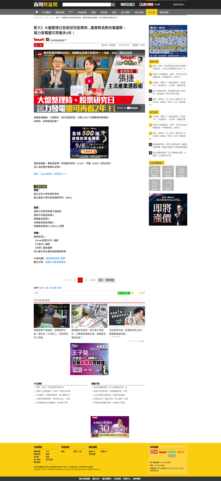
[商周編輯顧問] (172, 456)
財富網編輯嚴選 (57, 40)
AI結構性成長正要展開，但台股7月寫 (52, 403)
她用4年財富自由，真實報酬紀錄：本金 (110, 391)
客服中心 (104, 451)
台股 (46, 288)
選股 (63, 451)
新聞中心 (127, 479)
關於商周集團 (84, 479)
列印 (143, 293)
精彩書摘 (37, 462)
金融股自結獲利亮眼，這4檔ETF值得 (109, 403)
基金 (47, 457)
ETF (47, 451)
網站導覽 (136, 479)
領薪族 (155, 176)
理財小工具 (77, 451)
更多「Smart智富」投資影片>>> (50, 174)
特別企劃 (49, 459)
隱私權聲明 (106, 479)
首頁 (39, 12)
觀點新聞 (37, 451)
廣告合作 (96, 479)
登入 (183, 4)
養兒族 (181, 176)
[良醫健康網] (172, 452)
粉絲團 (157, 4)
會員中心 (92, 451)
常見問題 (92, 454)
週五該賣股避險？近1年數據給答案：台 (110, 387)
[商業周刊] (154, 452)
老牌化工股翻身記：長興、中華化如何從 (53, 391)
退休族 (155, 189)
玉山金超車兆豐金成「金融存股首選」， (110, 395)
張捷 (59, 288)
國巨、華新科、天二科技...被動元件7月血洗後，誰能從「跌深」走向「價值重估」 (167, 102)
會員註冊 (176, 4)
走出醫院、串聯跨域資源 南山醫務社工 (53, 395)
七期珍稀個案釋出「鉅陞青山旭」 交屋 (53, 399)
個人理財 (37, 459)
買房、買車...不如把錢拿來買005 (50, 387)
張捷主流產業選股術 (55, 262)
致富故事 (37, 454)
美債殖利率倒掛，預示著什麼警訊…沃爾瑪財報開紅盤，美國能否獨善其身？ (88, 334)
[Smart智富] (163, 452)
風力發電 (53, 288)
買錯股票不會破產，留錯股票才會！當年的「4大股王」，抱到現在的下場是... (51, 334)
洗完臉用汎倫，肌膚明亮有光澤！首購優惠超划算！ (126, 332)
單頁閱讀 (110, 280)
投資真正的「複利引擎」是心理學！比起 (111, 399)
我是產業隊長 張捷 (56, 258)
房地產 (36, 457)
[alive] (181, 452)
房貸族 (168, 176)
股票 (42, 288)
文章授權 (117, 479)
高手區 (168, 189)
